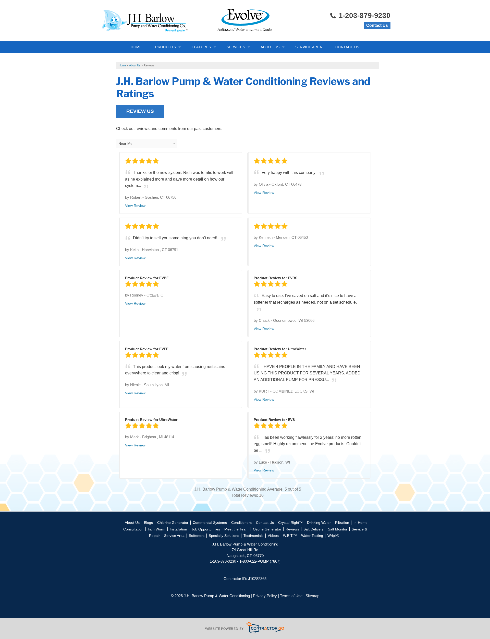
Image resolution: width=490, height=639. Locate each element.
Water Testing (312, 536)
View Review (135, 206)
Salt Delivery (313, 529)
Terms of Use (291, 596)
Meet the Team (236, 529)
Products (165, 47)
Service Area (308, 47)
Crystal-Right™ (290, 522)
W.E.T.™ (290, 536)
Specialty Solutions (224, 536)
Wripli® (333, 536)
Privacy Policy (265, 596)
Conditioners (241, 522)
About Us (270, 47)
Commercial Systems (210, 522)
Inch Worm (156, 529)
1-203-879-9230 (363, 15)
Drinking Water (319, 522)
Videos (273, 536)
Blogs (148, 522)
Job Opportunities (205, 529)
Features (201, 47)
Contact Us (377, 25)
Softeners (196, 536)
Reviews (292, 529)
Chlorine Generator (172, 522)
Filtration (342, 522)
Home (136, 47)
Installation (178, 529)
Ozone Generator (267, 529)
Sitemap (312, 596)
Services (236, 47)
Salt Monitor (337, 529)
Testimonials (253, 536)
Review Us (140, 111)
